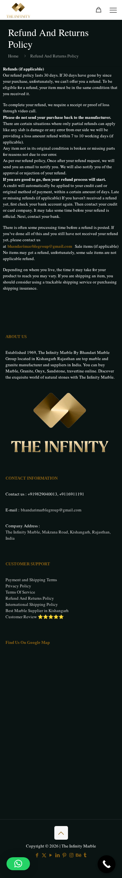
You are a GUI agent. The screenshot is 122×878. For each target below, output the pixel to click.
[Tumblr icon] (85, 855)
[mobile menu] (113, 9)
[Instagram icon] (71, 855)
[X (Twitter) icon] (44, 855)
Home (13, 56)
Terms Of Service (20, 592)
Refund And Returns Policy (30, 598)
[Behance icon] (78, 855)
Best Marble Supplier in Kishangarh (37, 610)
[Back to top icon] (61, 833)
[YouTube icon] (50, 855)
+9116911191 (71, 494)
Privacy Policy (18, 586)
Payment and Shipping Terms (31, 580)
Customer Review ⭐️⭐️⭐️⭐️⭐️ (35, 617)
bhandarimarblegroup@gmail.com (39, 246)
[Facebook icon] (37, 855)
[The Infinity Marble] (18, 10)
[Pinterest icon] (64, 855)
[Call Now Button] (106, 864)
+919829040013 (42, 494)
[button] (18, 863)
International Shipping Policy (32, 604)
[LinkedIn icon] (57, 855)
